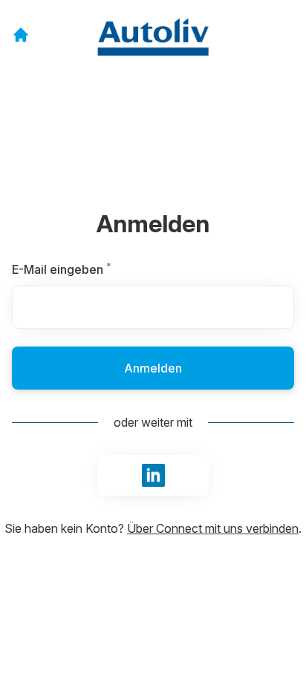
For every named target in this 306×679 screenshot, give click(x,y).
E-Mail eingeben (94, 269)
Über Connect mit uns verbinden (213, 528)
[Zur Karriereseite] (21, 35)
